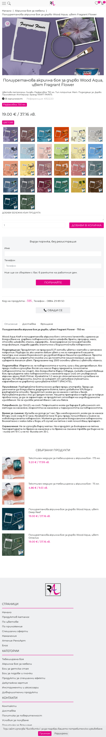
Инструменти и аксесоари (20, 687)
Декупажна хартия (15, 682)
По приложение (12, 626)
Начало (6, 10)
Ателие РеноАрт (14, 640)
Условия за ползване (15, 720)
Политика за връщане (17, 725)
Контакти (9, 706)
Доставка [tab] (29, 323)
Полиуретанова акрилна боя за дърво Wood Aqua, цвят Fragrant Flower (49, 14)
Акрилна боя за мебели (30, 10)
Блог (5, 645)
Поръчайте (53, 282)
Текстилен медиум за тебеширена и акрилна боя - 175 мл (64, 458)
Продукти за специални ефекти (23, 678)
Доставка (9, 710)
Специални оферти (15, 631)
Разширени (61, 733)
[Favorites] (7, 24)
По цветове (10, 621)
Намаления (9, 635)
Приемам (44, 733)
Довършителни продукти (20, 692)
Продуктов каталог (15, 616)
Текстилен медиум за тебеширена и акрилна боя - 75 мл (64, 483)
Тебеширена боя (13, 659)
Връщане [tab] (47, 323)
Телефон (9, 260)
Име (7, 248)
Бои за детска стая (15, 668)
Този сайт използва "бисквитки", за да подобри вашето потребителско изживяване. (53, 729)
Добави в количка (86, 225)
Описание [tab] (11, 323)
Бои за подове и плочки (17, 673)
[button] (9, 3)
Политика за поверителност (22, 715)
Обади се (54, 310)
